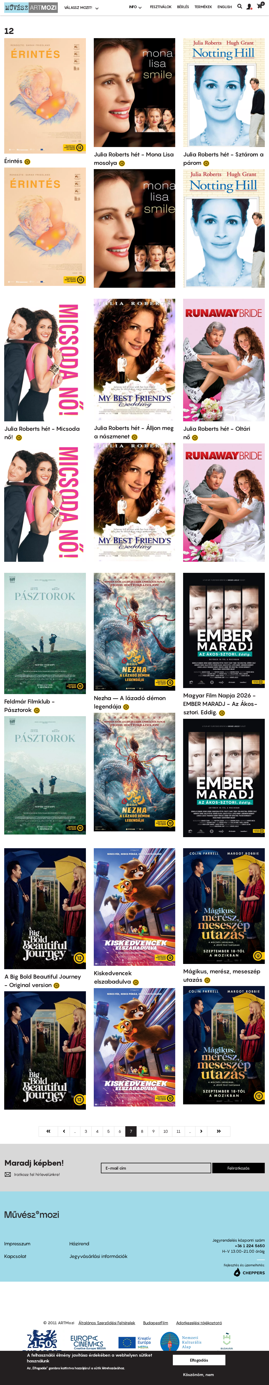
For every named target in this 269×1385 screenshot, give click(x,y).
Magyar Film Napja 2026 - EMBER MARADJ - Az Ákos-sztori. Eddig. (220, 704)
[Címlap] (31, 7)
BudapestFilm (155, 1322)
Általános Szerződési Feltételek (106, 1322)
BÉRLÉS (183, 6)
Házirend (79, 1243)
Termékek (203, 6)
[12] (27, 161)
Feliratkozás (238, 1168)
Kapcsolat (15, 1256)
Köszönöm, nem (198, 1374)
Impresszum (17, 1243)
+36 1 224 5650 (250, 1245)
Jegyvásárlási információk (98, 1256)
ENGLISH (225, 6)
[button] (251, 6)
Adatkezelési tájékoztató (199, 1322)
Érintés (13, 161)
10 (167, 1131)
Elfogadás (199, 1360)
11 (181, 1131)
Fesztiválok (161, 6)
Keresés (241, 6)
